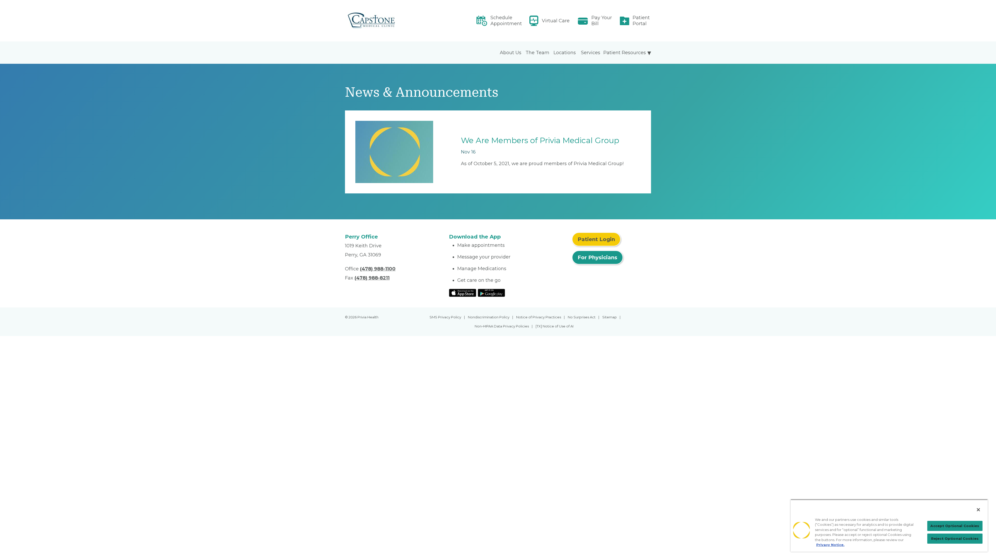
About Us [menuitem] (510, 52)
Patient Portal (641, 20)
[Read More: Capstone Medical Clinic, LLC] (394, 21)
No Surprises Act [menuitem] (582, 317)
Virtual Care (556, 21)
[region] (889, 525)
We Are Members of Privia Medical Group (540, 140)
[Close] (978, 509)
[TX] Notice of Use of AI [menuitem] (554, 326)
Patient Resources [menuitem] (624, 52)
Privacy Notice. (830, 545)
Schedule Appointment (506, 20)
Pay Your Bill (601, 20)
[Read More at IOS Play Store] (462, 292)
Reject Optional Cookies (955, 538)
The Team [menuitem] (537, 52)
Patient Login (596, 239)
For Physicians (597, 257)
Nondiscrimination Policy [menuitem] (488, 317)
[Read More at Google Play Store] (491, 292)
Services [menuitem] (590, 52)
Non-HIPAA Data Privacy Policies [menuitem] (502, 326)
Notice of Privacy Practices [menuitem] (538, 317)
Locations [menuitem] (565, 52)
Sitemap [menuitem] (609, 317)
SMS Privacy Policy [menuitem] (445, 317)
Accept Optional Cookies (954, 526)
